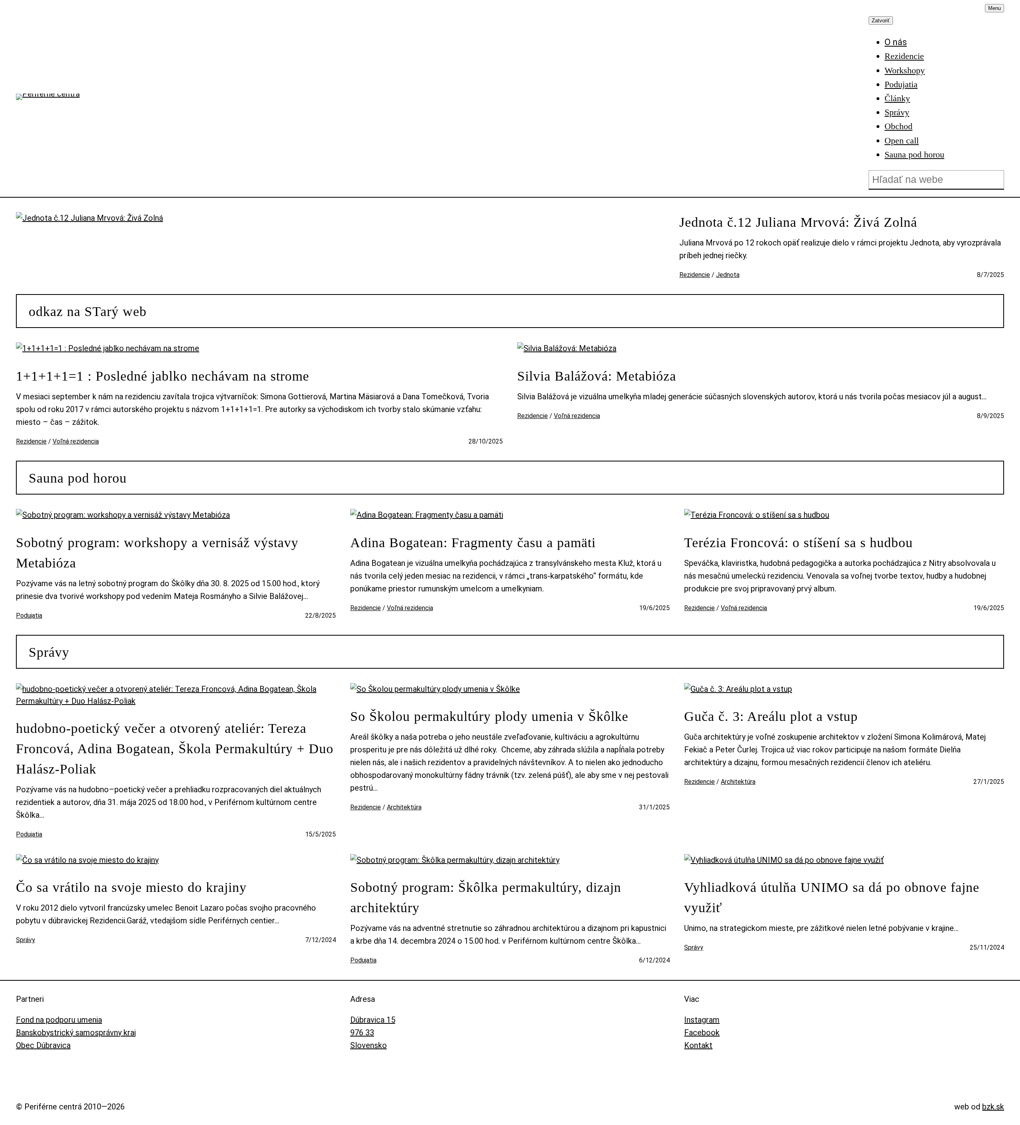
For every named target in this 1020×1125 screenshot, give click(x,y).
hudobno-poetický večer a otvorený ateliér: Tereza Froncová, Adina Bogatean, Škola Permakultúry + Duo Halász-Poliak (174, 748)
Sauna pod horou (78, 478)
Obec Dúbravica (43, 1045)
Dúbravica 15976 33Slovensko (372, 1032)
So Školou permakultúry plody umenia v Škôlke (489, 716)
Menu (994, 8)
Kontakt (698, 1045)
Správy (49, 652)
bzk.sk (993, 1106)
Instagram (702, 1020)
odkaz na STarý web (88, 311)
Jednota (728, 275)
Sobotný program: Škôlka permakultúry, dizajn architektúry (485, 897)
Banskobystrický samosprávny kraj (76, 1032)
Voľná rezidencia (76, 441)
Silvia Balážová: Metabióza (596, 376)
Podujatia (29, 615)
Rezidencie (694, 275)
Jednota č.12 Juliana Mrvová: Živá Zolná (798, 222)
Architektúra (404, 807)
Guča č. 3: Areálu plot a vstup (771, 716)
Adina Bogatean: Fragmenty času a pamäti (473, 542)
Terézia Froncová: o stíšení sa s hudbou (798, 542)
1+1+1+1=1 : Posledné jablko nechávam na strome (162, 376)
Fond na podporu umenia (59, 1020)
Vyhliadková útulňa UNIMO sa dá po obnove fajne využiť (831, 897)
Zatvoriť (881, 21)
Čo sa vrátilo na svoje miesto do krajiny (131, 887)
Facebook (702, 1032)
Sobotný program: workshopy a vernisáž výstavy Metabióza (157, 552)
